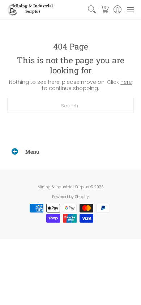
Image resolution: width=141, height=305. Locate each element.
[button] (104, 9)
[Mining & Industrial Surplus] (30, 9)
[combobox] (70, 105)
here (126, 82)
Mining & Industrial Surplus (63, 187)
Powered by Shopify (70, 196)
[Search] (92, 9)
